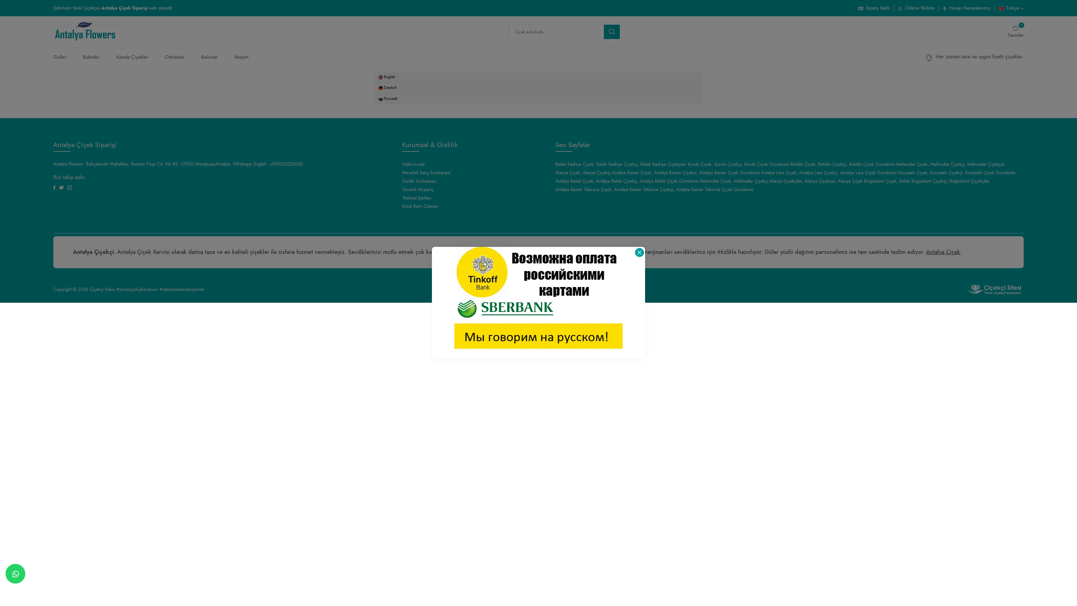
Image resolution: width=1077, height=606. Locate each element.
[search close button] (639, 252)
